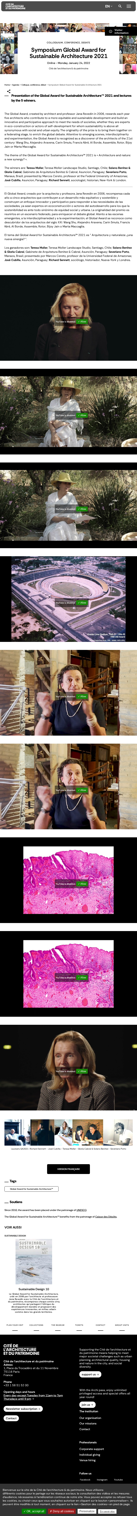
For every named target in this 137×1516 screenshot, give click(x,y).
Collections (36, 1325)
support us (89, 1374)
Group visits (122, 1325)
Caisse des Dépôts (106, 1216)
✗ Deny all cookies (62, 1511)
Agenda (15, 85)
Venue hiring (87, 1460)
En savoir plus (107, 1511)
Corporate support (91, 1449)
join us (86, 1405)
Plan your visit (15, 1325)
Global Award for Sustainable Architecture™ (31, 1189)
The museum (57, 1325)
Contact (100, 1325)
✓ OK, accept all (34, 1511)
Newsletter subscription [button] (21, 1409)
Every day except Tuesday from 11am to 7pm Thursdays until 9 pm (33, 1397)
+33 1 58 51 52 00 (16, 1385)
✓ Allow (82, 321)
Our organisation (90, 1418)
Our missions (88, 1423)
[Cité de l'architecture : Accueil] (21, 1355)
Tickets (79, 1325)
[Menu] (128, 5)
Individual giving (89, 1455)
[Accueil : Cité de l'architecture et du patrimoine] (55, 6)
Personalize (87, 1511)
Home (7, 85)
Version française (68, 1169)
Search (120, 6)
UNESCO (82, 1210)
